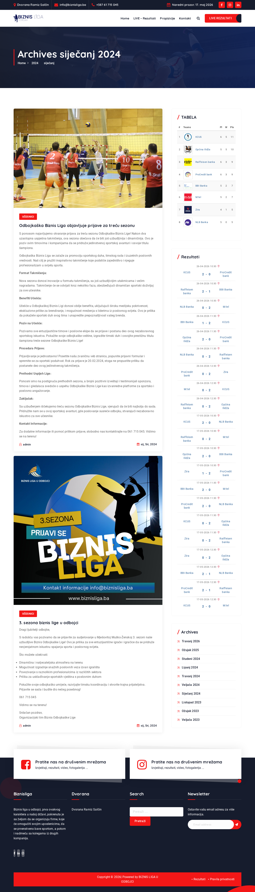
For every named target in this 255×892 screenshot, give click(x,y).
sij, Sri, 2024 (148, 444)
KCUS (198, 137)
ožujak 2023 (190, 711)
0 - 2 (206, 308)
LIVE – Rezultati (144, 18)
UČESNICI (28, 216)
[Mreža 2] (218, 331)
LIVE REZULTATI (220, 18)
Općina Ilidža (202, 149)
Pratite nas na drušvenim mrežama (70, 762)
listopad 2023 (191, 702)
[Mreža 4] (218, 300)
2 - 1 (206, 291)
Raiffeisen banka (205, 162)
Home (125, 18)
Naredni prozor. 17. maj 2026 (192, 5)
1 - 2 (206, 323)
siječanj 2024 (191, 693)
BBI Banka (201, 185)
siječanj (49, 63)
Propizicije (167, 18)
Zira (197, 209)
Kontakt (185, 18)
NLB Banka (201, 222)
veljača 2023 (191, 720)
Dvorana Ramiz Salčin (33, 5)
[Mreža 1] (218, 266)
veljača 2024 (191, 685)
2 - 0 (206, 274)
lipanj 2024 (190, 667)
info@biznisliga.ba (73, 5)
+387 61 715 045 (107, 5)
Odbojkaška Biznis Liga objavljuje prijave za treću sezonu (77, 225)
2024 (35, 63)
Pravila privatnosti (222, 879)
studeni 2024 (191, 659)
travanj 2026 (191, 641)
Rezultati (199, 879)
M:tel (198, 197)
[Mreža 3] (218, 283)
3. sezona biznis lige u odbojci (48, 622)
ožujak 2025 (190, 650)
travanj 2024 (191, 676)
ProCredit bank (203, 174)
